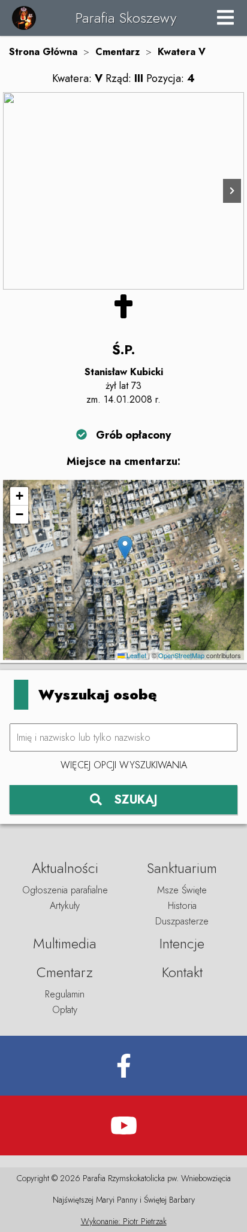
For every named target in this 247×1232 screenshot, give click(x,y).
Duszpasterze (182, 921)
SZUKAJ (136, 799)
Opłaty (64, 1010)
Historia (182, 905)
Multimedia (65, 943)
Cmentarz (117, 52)
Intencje (181, 943)
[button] (125, 548)
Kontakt (182, 972)
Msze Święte (182, 890)
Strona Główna (43, 52)
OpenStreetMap (181, 655)
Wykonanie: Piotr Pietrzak (124, 1221)
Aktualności (65, 867)
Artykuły (65, 905)
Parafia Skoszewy (126, 17)
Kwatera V (182, 52)
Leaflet (135, 655)
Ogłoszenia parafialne (65, 890)
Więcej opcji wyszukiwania (124, 765)
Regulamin (65, 994)
